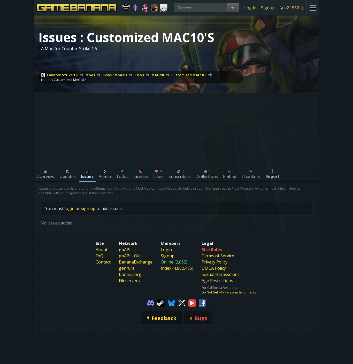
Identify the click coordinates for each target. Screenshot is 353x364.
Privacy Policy (214, 262)
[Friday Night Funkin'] (145, 8)
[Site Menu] (312, 7)
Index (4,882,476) (177, 268)
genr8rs (126, 268)
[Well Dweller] (154, 8)
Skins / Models (115, 75)
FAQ (99, 256)
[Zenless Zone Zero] (163, 8)
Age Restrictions (217, 280)
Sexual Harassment (220, 274)
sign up (88, 208)
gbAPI (125, 249)
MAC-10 (157, 75)
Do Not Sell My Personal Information (229, 292)
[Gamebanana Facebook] (202, 303)
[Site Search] (233, 7)
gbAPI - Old (130, 256)
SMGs (139, 75)
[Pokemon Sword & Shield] (135, 8)
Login (166, 249)
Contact (103, 262)
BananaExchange (135, 262)
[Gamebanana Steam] (161, 303)
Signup (268, 8)
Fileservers (129, 280)
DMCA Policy (214, 268)
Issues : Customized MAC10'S (64, 79)
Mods (90, 75)
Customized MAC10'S (188, 75)
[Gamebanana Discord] (151, 303)
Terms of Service (218, 256)
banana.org (130, 274)
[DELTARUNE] (126, 8)
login (69, 208)
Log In (250, 8)
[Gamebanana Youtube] (192, 303)
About (102, 249)
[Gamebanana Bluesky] (171, 303)
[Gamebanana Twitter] (182, 303)
